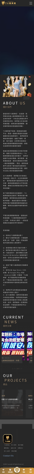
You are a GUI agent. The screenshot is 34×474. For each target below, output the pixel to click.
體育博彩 (6, 448)
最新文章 (13, 448)
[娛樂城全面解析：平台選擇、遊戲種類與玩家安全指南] (17, 347)
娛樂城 (8, 358)
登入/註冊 (7, 451)
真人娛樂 (13, 445)
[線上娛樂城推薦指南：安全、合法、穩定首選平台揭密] (17, 404)
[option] (17, 347)
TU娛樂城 (6, 445)
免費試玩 (20, 448)
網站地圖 (14, 451)
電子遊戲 (20, 445)
